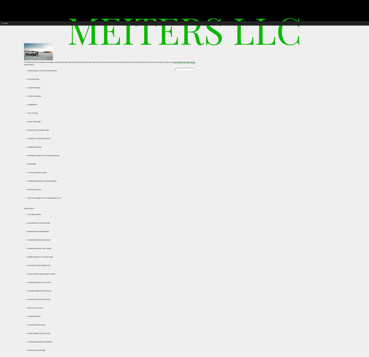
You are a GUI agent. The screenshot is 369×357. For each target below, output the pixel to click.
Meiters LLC (184, 29)
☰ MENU (5, 23)
